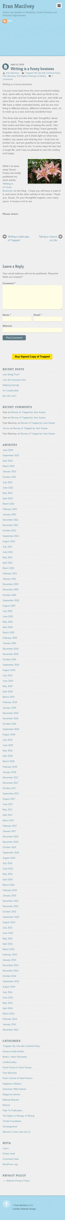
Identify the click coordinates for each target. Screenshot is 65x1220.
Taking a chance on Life (48, 239)
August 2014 (9, 987)
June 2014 (8, 998)
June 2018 (8, 745)
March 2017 (8, 821)
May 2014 (7, 1003)
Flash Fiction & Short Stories (17, 1068)
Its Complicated (10, 391)
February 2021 (10, 574)
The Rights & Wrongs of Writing (31, 76)
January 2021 (9, 579)
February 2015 (10, 955)
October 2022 (9, 477)
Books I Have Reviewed (15, 1057)
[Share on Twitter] (12, 222)
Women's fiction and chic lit (16, 1132)
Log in (6, 1149)
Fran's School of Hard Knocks (18, 1078)
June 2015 (8, 933)
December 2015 (10, 901)
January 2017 (9, 831)
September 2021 (11, 536)
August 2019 (9, 670)
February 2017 (10, 826)
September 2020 (11, 600)
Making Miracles (11, 1100)
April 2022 (8, 498)
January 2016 (9, 896)
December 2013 (10, 1030)
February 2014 (10, 1019)
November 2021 (10, 525)
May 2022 (7, 493)
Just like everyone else (14, 380)
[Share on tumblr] (31, 222)
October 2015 (9, 912)
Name (7, 315)
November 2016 (10, 842)
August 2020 (9, 606)
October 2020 (9, 595)
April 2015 (8, 944)
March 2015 (8, 949)
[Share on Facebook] (5, 222)
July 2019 (7, 676)
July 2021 (7, 547)
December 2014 (10, 966)
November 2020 (10, 590)
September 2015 (11, 917)
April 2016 (8, 880)
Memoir (6, 1105)
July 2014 (7, 992)
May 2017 (7, 810)
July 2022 (7, 482)
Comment (9, 283)
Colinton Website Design (24, 1209)
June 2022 (8, 488)
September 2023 (11, 456)
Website (7, 326)
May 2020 (7, 622)
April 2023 (8, 461)
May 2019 (7, 686)
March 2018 (8, 762)
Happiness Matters (12, 1084)
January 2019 (9, 708)
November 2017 (10, 783)
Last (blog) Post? (11, 375)
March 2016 (8, 885)
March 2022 (8, 504)
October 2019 (9, 660)
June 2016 (8, 869)
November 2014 (10, 971)
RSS (10, 21)
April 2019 (8, 692)
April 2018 (8, 756)
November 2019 (10, 654)
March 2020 (8, 633)
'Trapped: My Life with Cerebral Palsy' (42, 73)
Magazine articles (11, 1094)
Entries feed (9, 1154)
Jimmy (6, 429)
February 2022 (10, 509)
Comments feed (11, 1159)
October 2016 (9, 847)
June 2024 (8, 450)
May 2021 (7, 558)
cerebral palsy (10, 1062)
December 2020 (10, 584)
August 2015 (9, 923)
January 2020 (9, 643)
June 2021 (8, 552)
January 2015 (9, 960)
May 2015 (7, 939)
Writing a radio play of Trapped (18, 239)
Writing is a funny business (32, 68)
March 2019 (8, 697)
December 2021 (10, 520)
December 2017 (10, 778)
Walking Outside (11, 385)
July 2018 (7, 740)
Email (38, 315)
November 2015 (10, 907)
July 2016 (7, 864)
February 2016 (10, 890)
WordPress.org (10, 1165)
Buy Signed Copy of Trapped (32, 357)
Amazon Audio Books (13, 1052)
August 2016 (9, 858)
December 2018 (10, 713)
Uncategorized (10, 1127)
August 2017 (9, 799)
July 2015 (7, 928)
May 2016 (7, 874)
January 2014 (9, 1025)
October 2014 (9, 976)
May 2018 (7, 751)
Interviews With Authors (14, 1089)
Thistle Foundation (12, 1121)
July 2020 (7, 611)
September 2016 (11, 853)
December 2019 (10, 649)
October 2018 (9, 724)
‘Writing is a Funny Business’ (8, 187)
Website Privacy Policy (18, 1181)
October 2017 (9, 788)
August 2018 (9, 735)
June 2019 (8, 681)
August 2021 (9, 541)
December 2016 (10, 837)
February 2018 (10, 767)
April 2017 (8, 815)
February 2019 (10, 702)
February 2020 (10, 638)
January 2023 (9, 472)
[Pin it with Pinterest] (18, 222)
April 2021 (8, 563)
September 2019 (11, 665)
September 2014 (11, 982)
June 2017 (8, 804)
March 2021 (8, 568)
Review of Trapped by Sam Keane (28, 412)
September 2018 (11, 729)
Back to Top (6, 1204)
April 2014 (8, 1008)
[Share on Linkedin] (24, 222)
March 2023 (8, 466)
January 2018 (9, 772)
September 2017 (11, 794)
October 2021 (9, 531)
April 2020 (8, 627)
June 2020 (8, 617)
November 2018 (10, 719)
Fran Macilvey (12, 73)
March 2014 (8, 1014)
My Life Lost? (9, 396)
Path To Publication (12, 1111)
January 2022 (9, 515)
